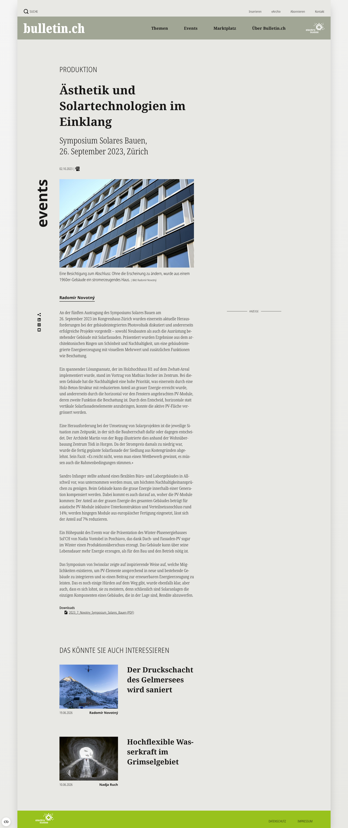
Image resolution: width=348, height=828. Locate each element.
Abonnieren (298, 11)
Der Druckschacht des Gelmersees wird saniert (160, 679)
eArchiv (276, 11)
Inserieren (255, 11)
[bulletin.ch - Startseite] (54, 28)
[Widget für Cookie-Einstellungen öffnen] (6, 821)
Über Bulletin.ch (269, 28)
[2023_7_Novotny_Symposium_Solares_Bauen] (77, 169)
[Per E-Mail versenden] (39, 329)
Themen (159, 28)
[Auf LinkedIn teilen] (39, 319)
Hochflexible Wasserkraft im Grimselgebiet (160, 752)
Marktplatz (225, 28)
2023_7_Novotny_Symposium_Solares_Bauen (101, 612)
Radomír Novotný (77, 297)
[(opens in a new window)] (315, 28)
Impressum (305, 821)
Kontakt (319, 11)
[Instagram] (39, 324)
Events (191, 28)
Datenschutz (277, 821)
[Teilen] (39, 314)
